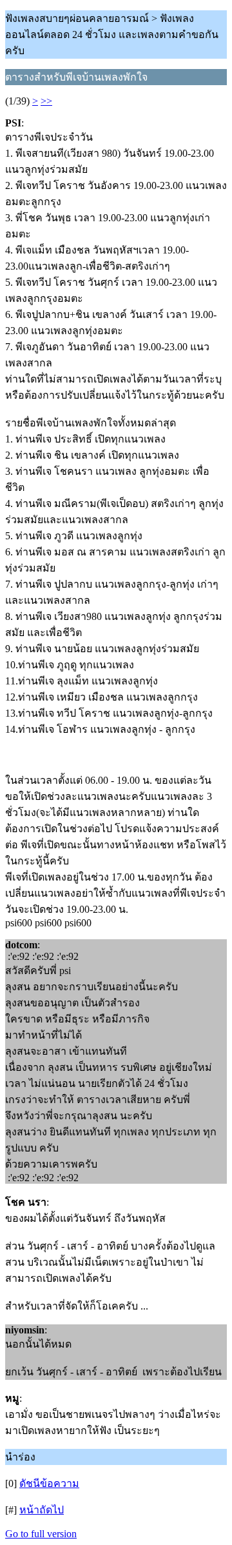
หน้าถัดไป (41, 1509)
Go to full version (41, 1533)
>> (46, 100)
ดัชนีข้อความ (49, 1483)
